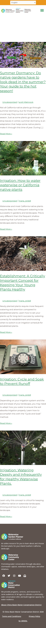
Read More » (6, 133)
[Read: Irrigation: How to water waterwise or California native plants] (23, 158)
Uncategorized (9, 102)
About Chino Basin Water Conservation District (21, 605)
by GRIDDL (23, 621)
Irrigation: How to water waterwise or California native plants (20, 185)
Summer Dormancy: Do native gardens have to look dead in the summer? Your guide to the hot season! (23, 82)
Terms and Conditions (11, 616)
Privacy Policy (34, 616)
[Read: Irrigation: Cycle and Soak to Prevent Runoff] (23, 356)
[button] (42, 10)
